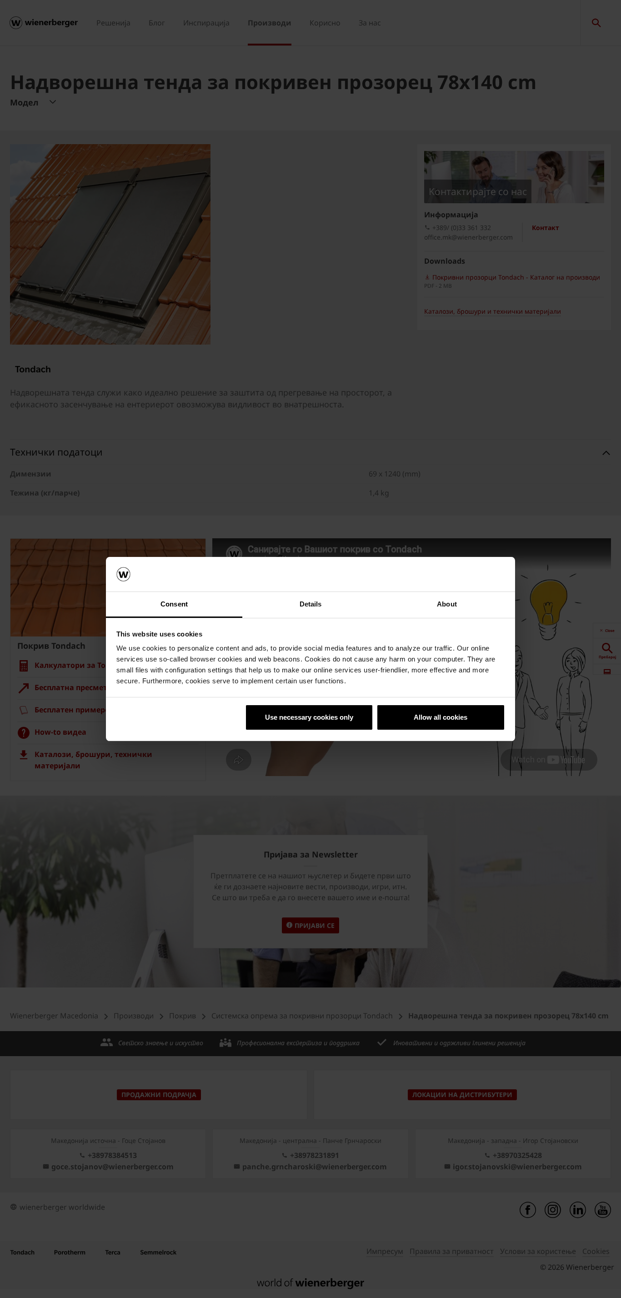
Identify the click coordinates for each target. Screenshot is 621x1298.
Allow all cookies (440, 717)
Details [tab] (311, 604)
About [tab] (447, 604)
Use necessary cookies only (309, 717)
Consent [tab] (174, 604)
